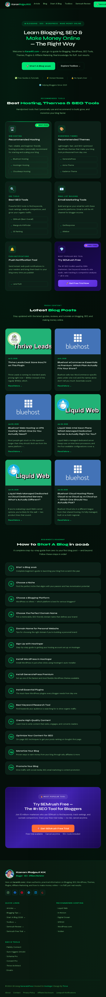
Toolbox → (11, 922)
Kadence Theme (70, 171)
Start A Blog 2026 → (16, 917)
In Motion (62, 912)
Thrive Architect (14, 965)
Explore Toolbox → (70, 66)
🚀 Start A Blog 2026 (38, 66)
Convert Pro (12, 961)
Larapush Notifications (66, 992)
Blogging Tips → (14, 912)
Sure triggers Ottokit (16, 951)
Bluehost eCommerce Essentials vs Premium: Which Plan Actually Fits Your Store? (77, 365)
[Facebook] (15, 892)
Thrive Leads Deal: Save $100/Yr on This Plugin (27, 364)
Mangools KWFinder (22, 225)
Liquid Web (63, 908)
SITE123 (61, 922)
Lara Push (17, 284)
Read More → (15, 386)
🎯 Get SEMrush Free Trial (53, 828)
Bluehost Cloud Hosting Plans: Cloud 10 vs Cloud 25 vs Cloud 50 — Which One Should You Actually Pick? (77, 498)
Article (37, 3)
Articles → (11, 908)
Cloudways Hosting (21, 171)
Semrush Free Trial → (16, 931)
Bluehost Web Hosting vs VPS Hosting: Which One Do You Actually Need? (26, 431)
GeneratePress (69, 159)
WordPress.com (65, 926)
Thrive (65, 986)
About (7, 992)
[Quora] (42, 892)
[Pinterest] (22, 892)
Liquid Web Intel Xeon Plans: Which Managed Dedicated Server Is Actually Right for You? (77, 431)
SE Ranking (18, 231)
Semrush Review (83, 3)
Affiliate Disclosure (46, 992)
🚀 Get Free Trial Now (77, 283)
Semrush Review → (15, 926)
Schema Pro (12, 956)
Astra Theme (68, 165)
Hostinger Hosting (21, 165)
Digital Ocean (64, 917)
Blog (45, 3)
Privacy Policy (29, 992)
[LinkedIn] (35, 892)
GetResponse (69, 225)
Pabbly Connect (14, 947)
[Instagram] (8, 892)
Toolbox (68, 3)
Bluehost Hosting (20, 159)
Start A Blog (56, 3)
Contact (16, 992)
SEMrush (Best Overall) (23, 219)
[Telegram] (28, 892)
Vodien (61, 931)
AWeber (66, 231)
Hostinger (48, 986)
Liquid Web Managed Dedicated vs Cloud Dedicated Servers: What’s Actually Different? (28, 496)
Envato (10, 970)
